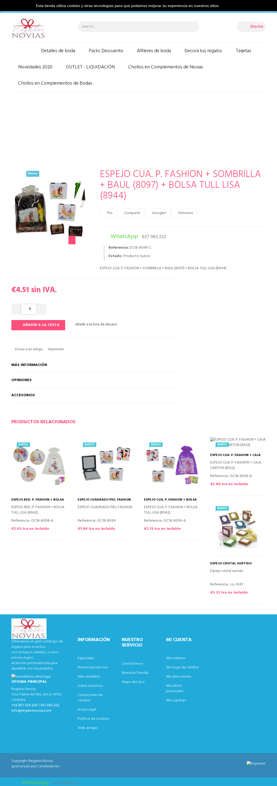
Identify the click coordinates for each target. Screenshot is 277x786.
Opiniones (21, 380)
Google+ (159, 213)
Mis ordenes (176, 658)
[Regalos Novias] (39, 28)
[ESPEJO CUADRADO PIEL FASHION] (105, 464)
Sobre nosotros (90, 686)
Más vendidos (89, 677)
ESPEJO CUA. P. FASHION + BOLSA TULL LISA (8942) (170, 501)
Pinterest (185, 213)
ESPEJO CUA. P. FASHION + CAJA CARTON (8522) (235, 457)
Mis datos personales (174, 688)
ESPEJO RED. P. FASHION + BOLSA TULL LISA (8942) (37, 501)
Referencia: (118, 248)
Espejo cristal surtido (231, 563)
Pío (109, 213)
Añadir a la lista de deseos (95, 324)
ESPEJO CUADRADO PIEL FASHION (104, 500)
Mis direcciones (178, 677)
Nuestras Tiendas (135, 673)
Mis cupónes (176, 700)
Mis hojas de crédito (182, 667)
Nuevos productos (93, 667)
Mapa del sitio (133, 682)
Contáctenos (132, 664)
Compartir (131, 213)
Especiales (86, 658)
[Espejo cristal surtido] (238, 528)
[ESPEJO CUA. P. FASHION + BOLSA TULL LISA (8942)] (171, 464)
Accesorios (23, 395)
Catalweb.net (49, 766)
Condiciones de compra (90, 698)
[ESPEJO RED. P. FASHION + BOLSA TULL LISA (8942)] (39, 464)
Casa (134, 120)
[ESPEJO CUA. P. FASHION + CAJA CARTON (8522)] (238, 442)
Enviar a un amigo (28, 349)
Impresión (55, 349)
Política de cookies (93, 719)
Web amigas (87, 728)
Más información (29, 365)
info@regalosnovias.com (31, 711)
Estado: (115, 256)
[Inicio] (22, 51)
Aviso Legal (87, 710)
